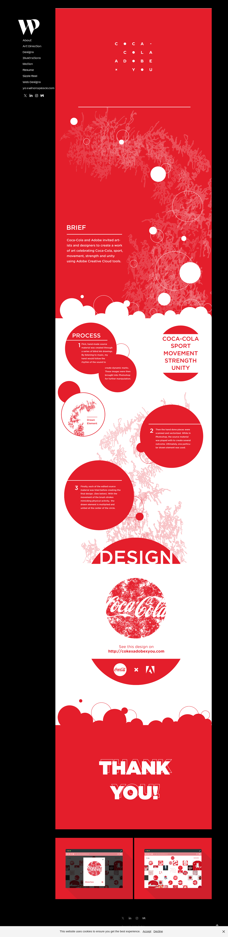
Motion (28, 63)
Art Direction (32, 46)
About (27, 40)
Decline (158, 931)
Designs (28, 52)
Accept (147, 931)
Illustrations (32, 58)
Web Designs (32, 82)
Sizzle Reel (30, 76)
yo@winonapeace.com (38, 88)
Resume (28, 70)
